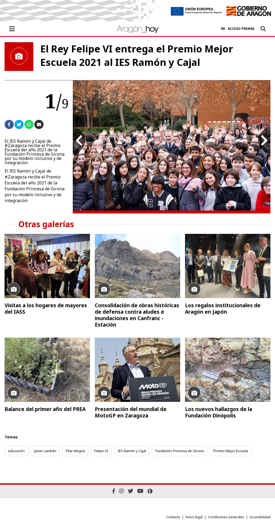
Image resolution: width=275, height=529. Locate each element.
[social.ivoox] (150, 491)
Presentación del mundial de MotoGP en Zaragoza (131, 412)
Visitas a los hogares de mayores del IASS (46, 308)
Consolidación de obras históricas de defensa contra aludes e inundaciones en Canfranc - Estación (137, 315)
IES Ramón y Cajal (132, 450)
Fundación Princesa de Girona (179, 450)
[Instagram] (121, 491)
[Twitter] (130, 491)
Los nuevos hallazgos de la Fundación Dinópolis (218, 412)
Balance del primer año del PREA (45, 409)
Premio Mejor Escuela (230, 450)
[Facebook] (113, 491)
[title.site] (248, 11)
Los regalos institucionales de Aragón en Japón (222, 308)
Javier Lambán (45, 450)
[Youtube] (140, 491)
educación (16, 450)
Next (264, 140)
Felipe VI (101, 450)
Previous (79, 140)
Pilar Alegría (75, 450)
